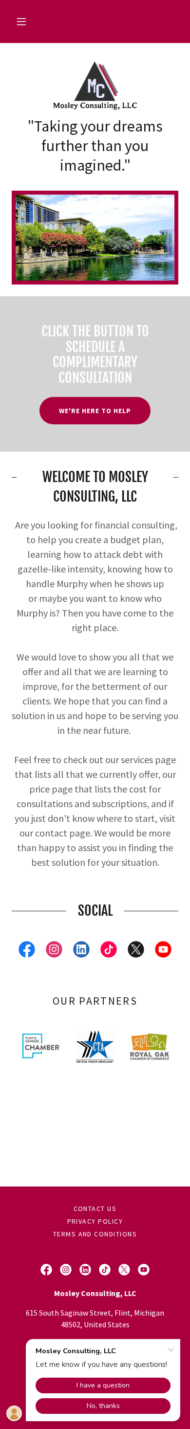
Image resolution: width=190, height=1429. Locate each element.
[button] (21, 21)
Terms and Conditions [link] (95, 1234)
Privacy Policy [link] (95, 1221)
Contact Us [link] (95, 1208)
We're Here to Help (95, 410)
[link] (95, 85)
